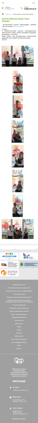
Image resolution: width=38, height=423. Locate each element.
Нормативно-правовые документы (19, 308)
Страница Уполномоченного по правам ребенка (19, 291)
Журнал (19, 330)
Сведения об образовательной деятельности (19, 297)
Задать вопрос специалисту (19, 339)
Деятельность (19, 323)
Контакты (19, 348)
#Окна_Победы (18, 26)
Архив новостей (19, 320)
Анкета (19, 345)
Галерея (19, 326)
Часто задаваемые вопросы (19, 342)
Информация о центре (19, 284)
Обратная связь (19, 336)
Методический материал (19, 317)
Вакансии (19, 333)
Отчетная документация (19, 305)
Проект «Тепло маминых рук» (19, 314)
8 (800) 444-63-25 (30, 9)
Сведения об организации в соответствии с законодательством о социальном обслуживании (19, 301)
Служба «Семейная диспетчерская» (19, 311)
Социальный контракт (19, 294)
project (23, 419)
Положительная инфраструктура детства (19, 288)
